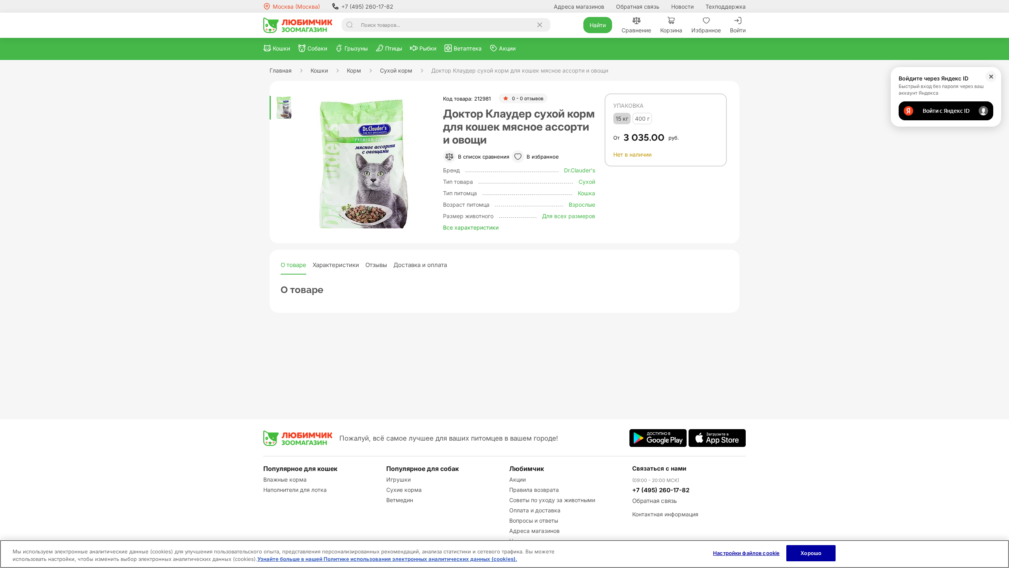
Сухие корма (404, 489)
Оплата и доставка (534, 510)
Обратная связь (637, 6)
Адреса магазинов (579, 6)
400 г (642, 118)
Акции (517, 479)
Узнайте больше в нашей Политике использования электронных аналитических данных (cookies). (387, 559)
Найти (598, 25)
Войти (738, 30)
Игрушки (398, 479)
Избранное (706, 30)
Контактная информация (665, 514)
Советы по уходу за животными (552, 500)
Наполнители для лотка (295, 489)
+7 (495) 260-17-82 (367, 6)
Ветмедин (399, 500)
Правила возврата (534, 489)
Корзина (671, 30)
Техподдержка (726, 6)
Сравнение (636, 30)
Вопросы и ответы (533, 520)
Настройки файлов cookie (746, 553)
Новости (682, 6)
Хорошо (810, 553)
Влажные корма (285, 479)
